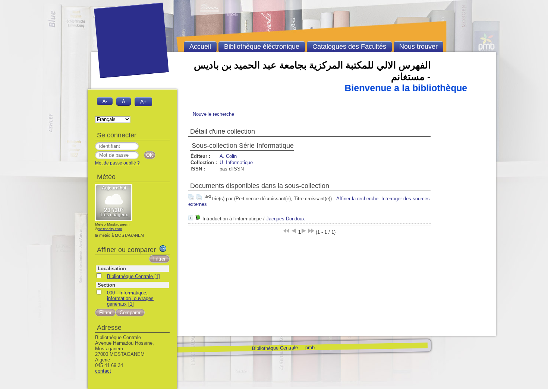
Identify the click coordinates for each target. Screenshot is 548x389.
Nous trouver (418, 46)
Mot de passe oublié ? (117, 163)
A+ (143, 102)
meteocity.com (110, 229)
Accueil (200, 46)
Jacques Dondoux (285, 218)
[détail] (190, 218)
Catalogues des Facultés (349, 46)
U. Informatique (236, 162)
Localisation (112, 268)
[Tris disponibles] (208, 198)
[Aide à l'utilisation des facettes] (163, 248)
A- (105, 101)
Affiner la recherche (357, 198)
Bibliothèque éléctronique (261, 46)
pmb (309, 347)
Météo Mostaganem (112, 224)
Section (106, 285)
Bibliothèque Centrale (274, 348)
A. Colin (228, 156)
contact (103, 371)
